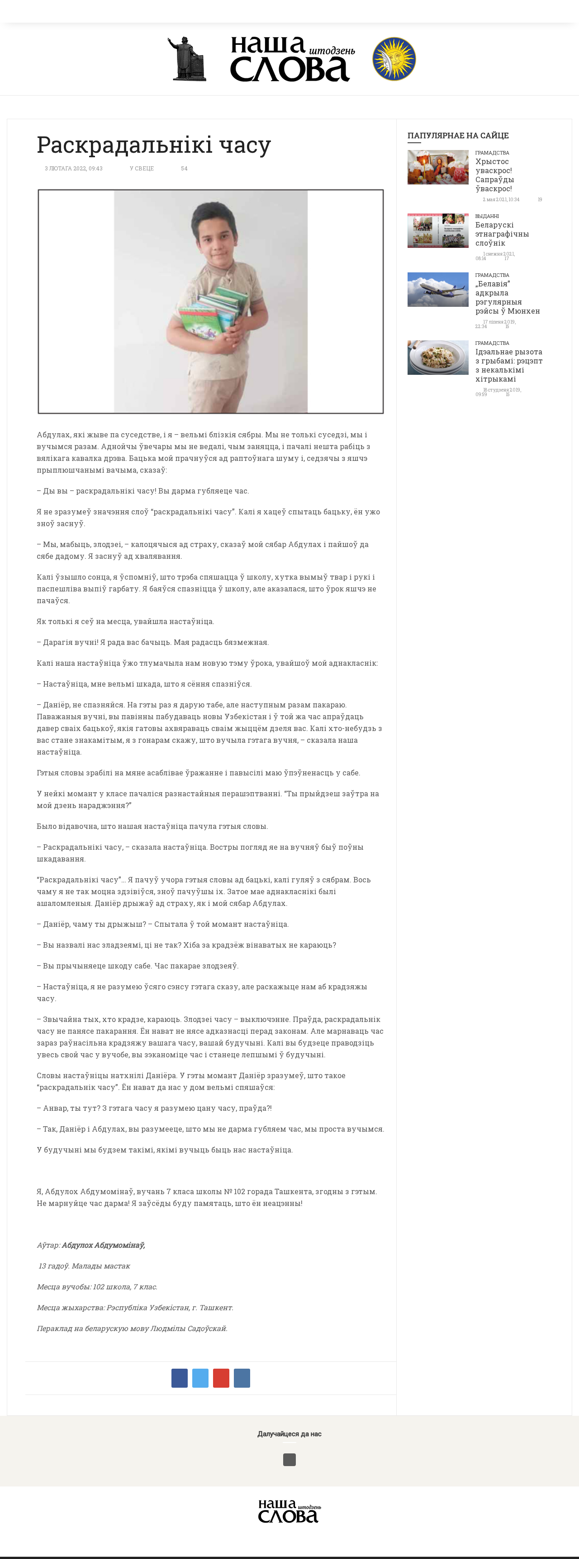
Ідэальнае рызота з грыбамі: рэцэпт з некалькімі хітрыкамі (509, 365)
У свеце (142, 168)
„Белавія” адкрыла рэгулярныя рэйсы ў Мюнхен (507, 297)
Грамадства (492, 152)
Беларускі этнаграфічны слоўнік (502, 233)
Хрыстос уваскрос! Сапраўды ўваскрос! (494, 174)
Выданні (487, 216)
